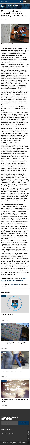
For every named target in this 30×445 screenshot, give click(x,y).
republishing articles (14, 284)
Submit (23, 423)
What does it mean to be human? (12, 371)
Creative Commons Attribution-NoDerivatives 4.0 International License (14, 280)
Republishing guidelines (15, 443)
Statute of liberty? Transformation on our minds (14, 400)
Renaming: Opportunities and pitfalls (13, 343)
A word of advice (7, 314)
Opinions (4, 296)
